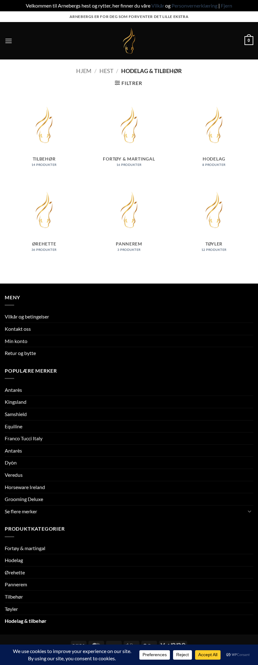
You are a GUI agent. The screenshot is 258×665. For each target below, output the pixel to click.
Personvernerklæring (194, 5)
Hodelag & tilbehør (26, 621)
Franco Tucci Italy (23, 438)
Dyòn (11, 462)
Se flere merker (21, 511)
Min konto (16, 341)
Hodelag (14, 560)
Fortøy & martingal (25, 548)
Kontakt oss (18, 329)
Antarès (13, 390)
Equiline (13, 426)
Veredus (14, 475)
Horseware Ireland (25, 487)
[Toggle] (249, 511)
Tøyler (11, 609)
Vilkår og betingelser (27, 316)
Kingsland (15, 402)
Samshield (16, 414)
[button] (8, 40)
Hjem (84, 70)
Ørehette (15, 572)
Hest (106, 70)
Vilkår (157, 5)
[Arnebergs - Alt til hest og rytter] (129, 40)
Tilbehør (14, 597)
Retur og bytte (20, 353)
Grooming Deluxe (24, 499)
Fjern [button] (226, 5)
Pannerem (16, 584)
